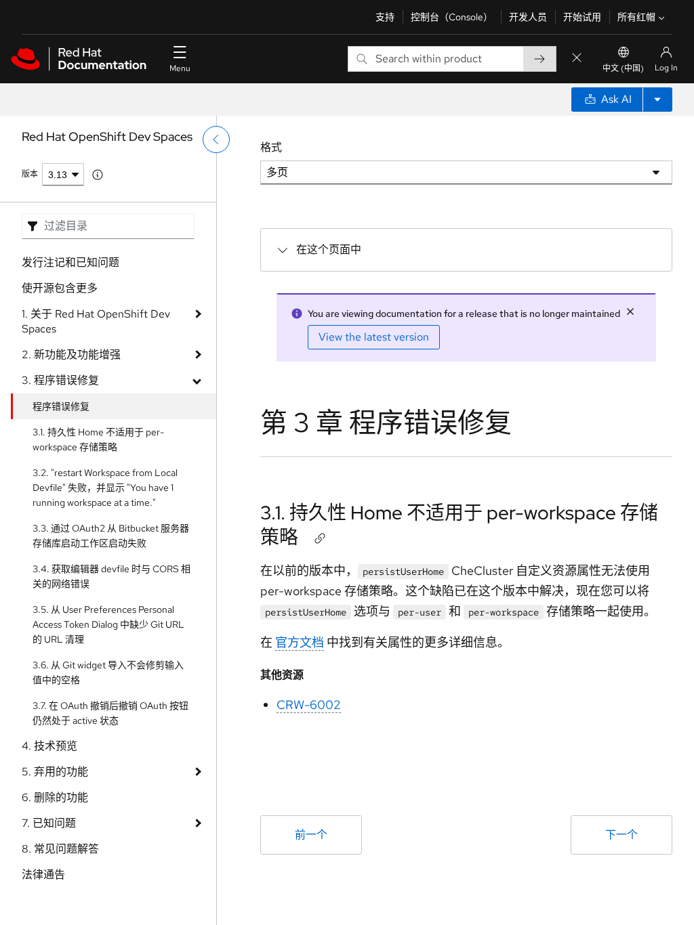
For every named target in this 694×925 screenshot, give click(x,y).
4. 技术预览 (49, 746)
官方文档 (299, 642)
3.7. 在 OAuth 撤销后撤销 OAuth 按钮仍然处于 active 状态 (110, 713)
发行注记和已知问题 (70, 262)
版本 (30, 174)
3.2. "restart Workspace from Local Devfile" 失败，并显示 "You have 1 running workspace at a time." (105, 488)
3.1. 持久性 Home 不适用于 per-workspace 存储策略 (98, 439)
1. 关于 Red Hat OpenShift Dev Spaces (96, 321)
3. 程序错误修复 (60, 380)
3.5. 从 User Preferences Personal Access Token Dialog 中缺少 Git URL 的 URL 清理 (108, 624)
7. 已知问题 (49, 823)
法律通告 (43, 874)
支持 (384, 17)
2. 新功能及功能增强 (71, 354)
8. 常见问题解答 (60, 849)
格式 (271, 147)
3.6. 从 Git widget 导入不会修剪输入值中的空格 (108, 672)
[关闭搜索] (576, 58)
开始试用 (582, 17)
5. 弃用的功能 (55, 772)
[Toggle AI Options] (657, 99)
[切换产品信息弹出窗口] (97, 175)
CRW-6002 (309, 704)
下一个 (621, 834)
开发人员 (528, 17)
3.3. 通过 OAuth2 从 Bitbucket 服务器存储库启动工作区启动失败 (111, 535)
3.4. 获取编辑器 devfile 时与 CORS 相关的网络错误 (111, 576)
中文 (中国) (623, 68)
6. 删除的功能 (55, 797)
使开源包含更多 (60, 288)
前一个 (311, 834)
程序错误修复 (61, 406)
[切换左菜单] (216, 139)
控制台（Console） (452, 17)
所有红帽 (636, 17)
